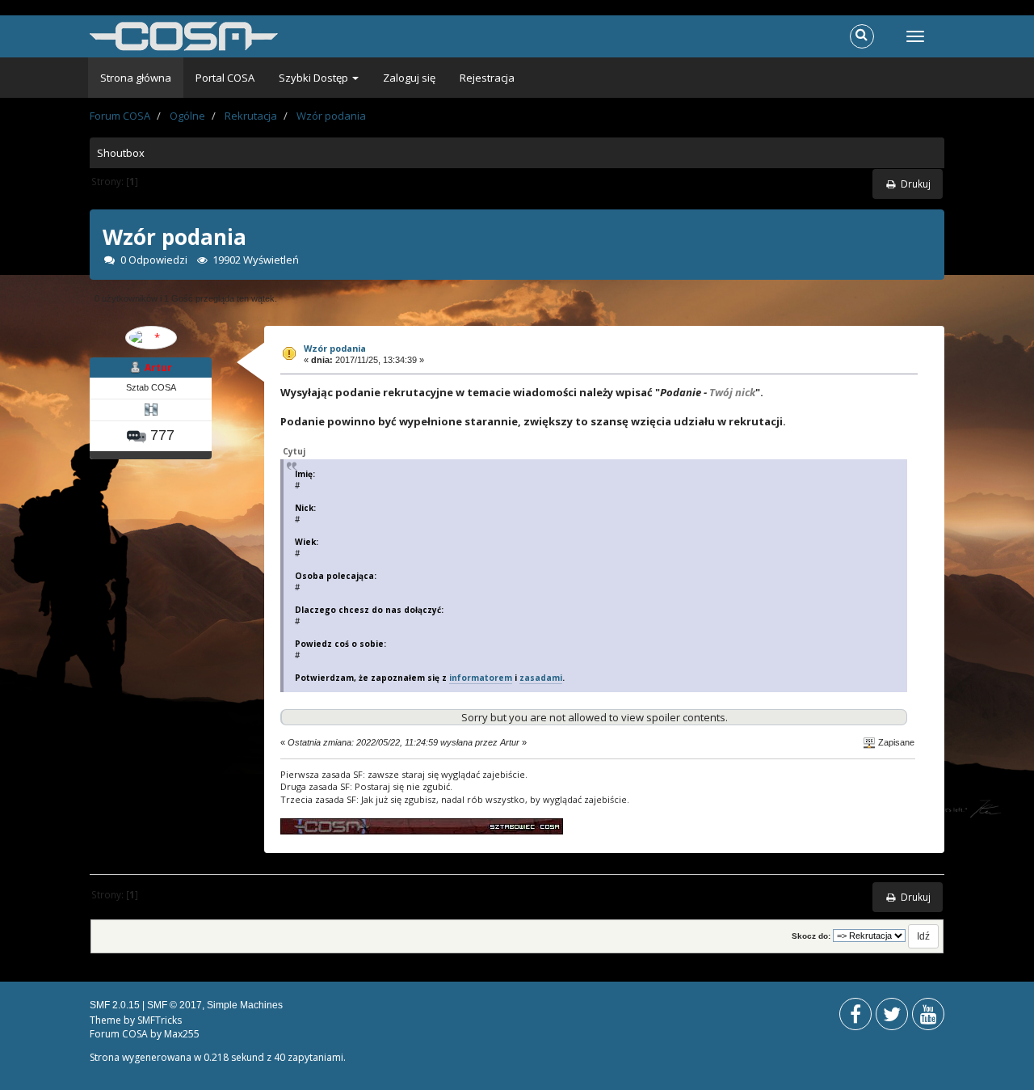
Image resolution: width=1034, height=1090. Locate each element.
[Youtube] (928, 1018)
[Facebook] (855, 1018)
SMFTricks (159, 1020)
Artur (158, 367)
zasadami (540, 677)
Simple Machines (245, 1005)
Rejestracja (487, 77)
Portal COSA (224, 77)
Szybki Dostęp (315, 77)
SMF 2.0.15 (115, 1005)
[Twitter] (892, 1018)
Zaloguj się (409, 77)
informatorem (480, 677)
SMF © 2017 (174, 1005)
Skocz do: (811, 936)
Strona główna (135, 77)
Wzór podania (335, 348)
